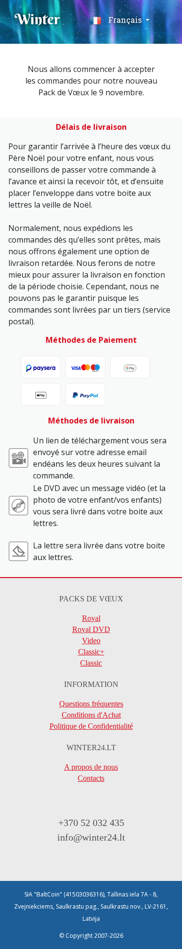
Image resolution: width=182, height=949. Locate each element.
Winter (37, 19)
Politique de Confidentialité (91, 726)
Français (125, 20)
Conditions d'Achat (91, 715)
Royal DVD (91, 629)
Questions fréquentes (91, 704)
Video (91, 640)
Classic (91, 663)
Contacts (91, 778)
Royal (91, 618)
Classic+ (91, 652)
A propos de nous (91, 767)
